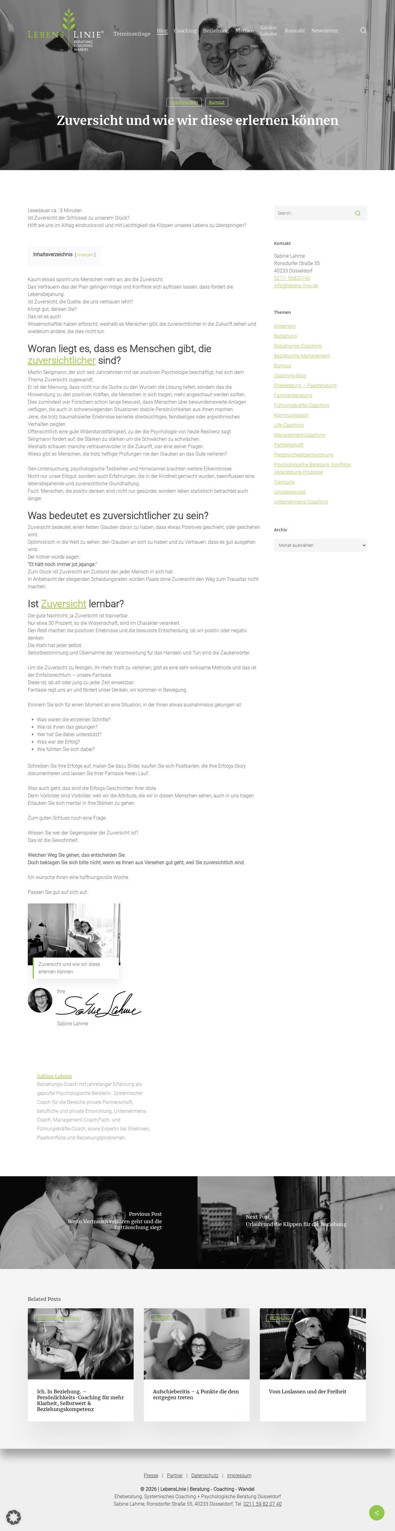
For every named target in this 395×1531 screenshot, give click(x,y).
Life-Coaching (289, 425)
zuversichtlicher (62, 360)
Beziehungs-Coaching (298, 346)
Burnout (217, 102)
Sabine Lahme (54, 1076)
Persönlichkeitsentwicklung (303, 455)
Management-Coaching (299, 435)
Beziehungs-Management (302, 356)
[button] (13, 1517)
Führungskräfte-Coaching (301, 405)
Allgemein (285, 326)
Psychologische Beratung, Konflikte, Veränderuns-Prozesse (312, 468)
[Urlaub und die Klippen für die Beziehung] (296, 1222)
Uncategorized (290, 492)
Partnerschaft (288, 445)
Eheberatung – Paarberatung (305, 385)
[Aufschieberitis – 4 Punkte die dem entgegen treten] (197, 1365)
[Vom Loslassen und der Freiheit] (313, 1365)
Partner (175, 1475)
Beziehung (285, 336)
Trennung (284, 482)
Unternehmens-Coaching (301, 502)
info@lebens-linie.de (296, 286)
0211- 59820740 (292, 278)
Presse (151, 1475)
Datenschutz (204, 1475)
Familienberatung (293, 395)
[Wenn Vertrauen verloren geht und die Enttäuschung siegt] (99, 1222)
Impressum (239, 1475)
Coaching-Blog (184, 102)
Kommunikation (291, 415)
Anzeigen (85, 254)
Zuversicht (63, 604)
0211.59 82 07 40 (262, 1504)
